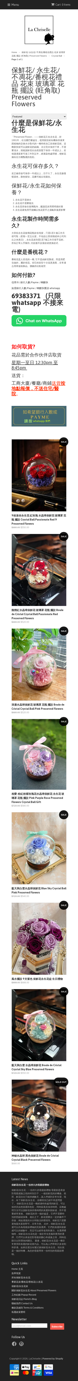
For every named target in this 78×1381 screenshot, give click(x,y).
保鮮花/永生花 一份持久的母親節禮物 (30, 1185)
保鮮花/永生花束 (20, 1286)
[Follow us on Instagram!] (22, 1344)
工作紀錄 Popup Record (24, 1295)
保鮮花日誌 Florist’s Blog (24, 1299)
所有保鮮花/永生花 (21, 1277)
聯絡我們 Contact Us (22, 1303)
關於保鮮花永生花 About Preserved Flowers (34, 1290)
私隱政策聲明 (18, 1312)
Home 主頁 (17, 1269)
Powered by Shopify (52, 1358)
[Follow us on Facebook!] (15, 1344)
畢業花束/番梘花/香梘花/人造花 (27, 1282)
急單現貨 (16, 1273)
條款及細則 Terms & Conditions (28, 1307)
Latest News (20, 1179)
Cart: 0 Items (62, 4)
